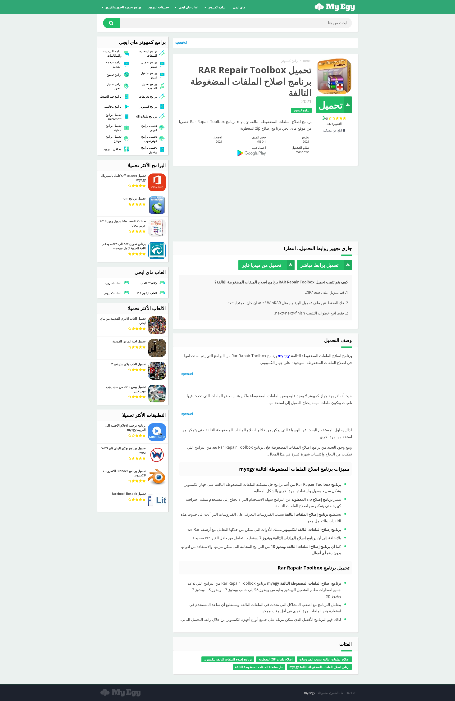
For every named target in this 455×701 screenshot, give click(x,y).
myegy (284, 355)
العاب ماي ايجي (189, 7)
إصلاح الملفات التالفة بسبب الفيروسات (324, 659)
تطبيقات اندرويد (158, 7)
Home (306, 61)
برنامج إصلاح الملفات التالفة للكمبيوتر (228, 659)
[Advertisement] (265, 203)
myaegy (309, 693)
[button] (111, 23)
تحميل (330, 104)
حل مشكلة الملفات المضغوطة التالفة (259, 667)
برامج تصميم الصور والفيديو (123, 7)
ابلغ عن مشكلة (333, 130)
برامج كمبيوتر (217, 7)
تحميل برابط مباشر (319, 265)
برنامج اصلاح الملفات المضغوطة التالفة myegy (319, 667)
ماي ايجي (239, 7)
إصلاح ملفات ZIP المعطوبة (276, 659)
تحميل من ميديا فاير (261, 265)
